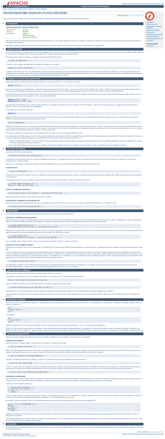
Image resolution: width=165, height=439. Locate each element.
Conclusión (150, 40)
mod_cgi (9, 31)
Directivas (130, 3)
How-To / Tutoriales (41, 9)
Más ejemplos (150, 32)
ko (142, 15)
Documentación (22, 9)
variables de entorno (71, 350)
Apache (5, 9)
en (130, 15)
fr (136, 15)
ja (139, 15)
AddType (25, 33)
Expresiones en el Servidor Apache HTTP (101, 414)
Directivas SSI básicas (153, 30)
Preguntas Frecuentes (140, 3)
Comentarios (150, 45)
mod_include (11, 29)
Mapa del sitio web (158, 3)
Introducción (150, 22)
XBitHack (26, 31)
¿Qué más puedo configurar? (155, 34)
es (133, 15)
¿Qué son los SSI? (152, 24)
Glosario (150, 3)
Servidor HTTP (13, 9)
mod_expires (11, 33)
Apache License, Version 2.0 (28, 435)
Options (25, 29)
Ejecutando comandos (153, 36)
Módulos (124, 3)
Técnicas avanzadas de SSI (154, 38)
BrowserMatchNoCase (29, 37)
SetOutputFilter (28, 35)
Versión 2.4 (31, 9)
